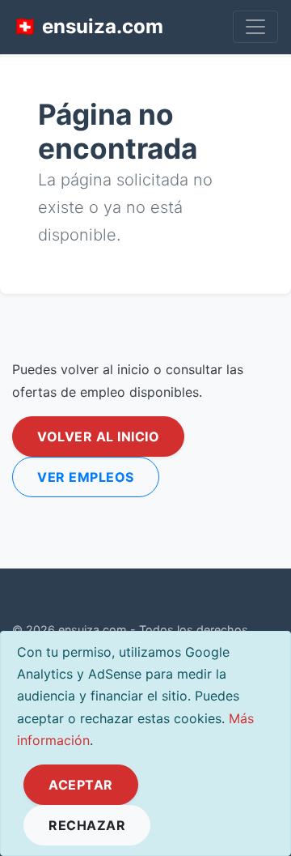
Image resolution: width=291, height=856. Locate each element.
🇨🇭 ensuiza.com (88, 26)
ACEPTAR (80, 785)
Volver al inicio (98, 436)
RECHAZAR (86, 825)
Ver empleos (85, 477)
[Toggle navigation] (255, 27)
